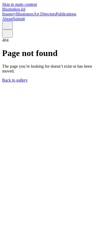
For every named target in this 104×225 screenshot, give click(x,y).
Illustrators (25, 14)
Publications (66, 14)
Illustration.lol (13, 9)
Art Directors (45, 14)
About (7, 19)
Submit (19, 19)
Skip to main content (19, 4)
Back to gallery (15, 80)
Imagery (9, 14)
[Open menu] (7, 25)
